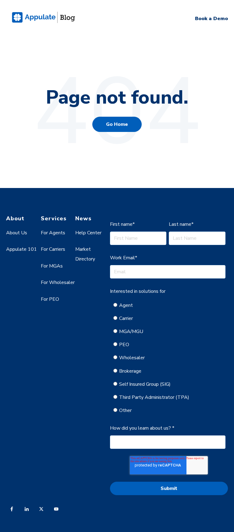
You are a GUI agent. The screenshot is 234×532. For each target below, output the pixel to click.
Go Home (117, 124)
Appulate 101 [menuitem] (21, 249)
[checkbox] (167, 358)
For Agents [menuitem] (53, 232)
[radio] (171, 305)
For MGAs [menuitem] (52, 266)
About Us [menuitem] (16, 232)
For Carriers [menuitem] (53, 249)
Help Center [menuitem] (88, 232)
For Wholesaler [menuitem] (58, 282)
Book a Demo (211, 18)
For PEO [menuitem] (50, 299)
